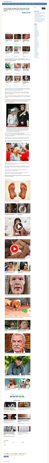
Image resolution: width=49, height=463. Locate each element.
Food (22, 3)
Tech (29, 3)
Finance (16, 3)
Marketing (26, 3)
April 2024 (36, 51)
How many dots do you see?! (22, 432)
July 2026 (36, 26)
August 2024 (36, 47)
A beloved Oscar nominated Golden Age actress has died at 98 (9, 420)
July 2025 (36, 37)
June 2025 (36, 38)
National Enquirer (13, 88)
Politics (13, 3)
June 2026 (36, 27)
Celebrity (9, 3)
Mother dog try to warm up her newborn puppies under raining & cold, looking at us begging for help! (10, 409)
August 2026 (36, 25)
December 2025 (37, 32)
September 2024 (37, 46)
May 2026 (36, 28)
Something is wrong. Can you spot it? (40, 15)
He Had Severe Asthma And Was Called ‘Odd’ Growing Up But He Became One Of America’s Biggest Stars (9, 433)
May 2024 (36, 50)
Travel (19, 3)
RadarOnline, (6, 88)
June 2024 (36, 49)
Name (5, 442)
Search (43, 8)
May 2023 (36, 56)
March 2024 (36, 52)
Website (23, 442)
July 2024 (36, 48)
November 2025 (37, 33)
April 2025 (36, 40)
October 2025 (36, 34)
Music (5, 3)
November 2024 (37, 44)
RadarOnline (7, 134)
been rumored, (23, 96)
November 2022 (37, 57)
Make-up (33, 3)
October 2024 (36, 45)
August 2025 (36, 36)
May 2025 (36, 39)
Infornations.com (8, 1)
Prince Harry (26, 58)
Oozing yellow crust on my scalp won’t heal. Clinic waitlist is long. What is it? (23, 421)
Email (14, 442)
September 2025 (37, 35)
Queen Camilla (16, 58)
